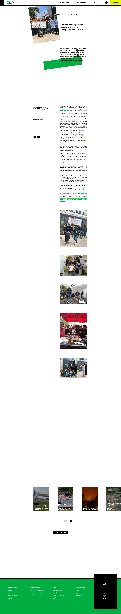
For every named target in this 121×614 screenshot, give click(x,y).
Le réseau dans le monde (12, 596)
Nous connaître (64, 2)
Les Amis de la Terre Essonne (68, 195)
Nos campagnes (81, 2)
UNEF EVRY (63, 198)
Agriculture (78, 592)
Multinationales (79, 595)
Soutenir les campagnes (57, 593)
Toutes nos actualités (60, 532)
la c (65, 138)
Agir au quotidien (56, 592)
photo (81, 181)
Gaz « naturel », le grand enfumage (37, 590)
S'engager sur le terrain (57, 590)
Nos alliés (10, 598)
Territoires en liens (82, 193)
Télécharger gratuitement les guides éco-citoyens (60, 598)
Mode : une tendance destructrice (37, 592)
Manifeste (10, 590)
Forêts (77, 596)
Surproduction (78, 590)
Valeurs (9, 593)
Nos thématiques (80, 587)
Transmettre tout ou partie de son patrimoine (59, 595)
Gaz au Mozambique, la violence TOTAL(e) (36, 594)
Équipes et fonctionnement (13, 595)
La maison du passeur (70, 199)
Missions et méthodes (12, 592)
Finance (77, 593)
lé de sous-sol (69, 138)
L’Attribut (85, 196)
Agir (95, 2)
